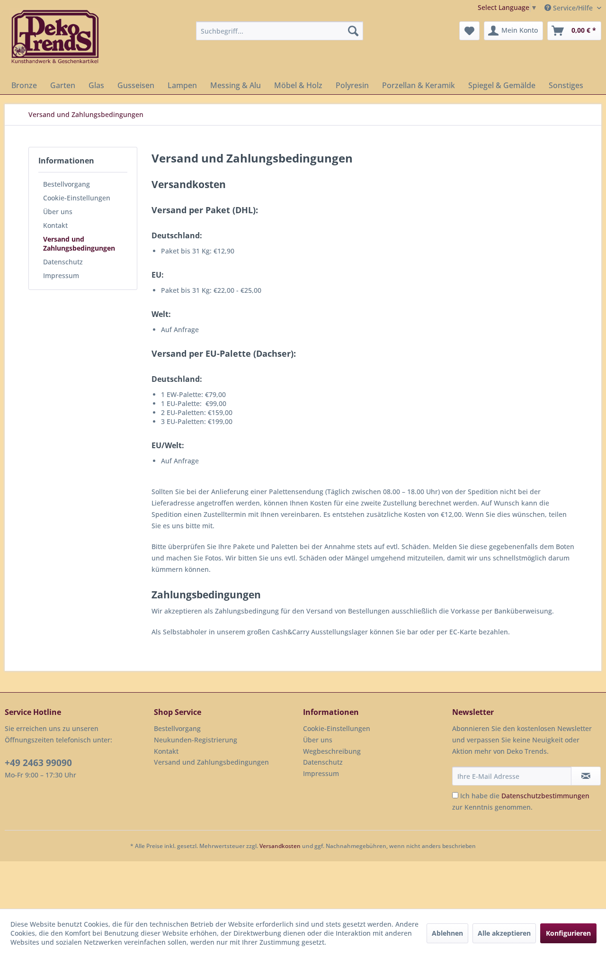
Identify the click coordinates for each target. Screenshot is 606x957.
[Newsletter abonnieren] (586, 776)
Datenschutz (63, 261)
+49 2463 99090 (38, 763)
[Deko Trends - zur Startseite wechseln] (54, 36)
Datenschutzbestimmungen (545, 795)
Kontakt (55, 225)
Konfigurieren (568, 933)
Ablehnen (447, 933)
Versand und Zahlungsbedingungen (79, 244)
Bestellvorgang (66, 184)
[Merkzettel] (469, 30)
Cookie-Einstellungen (76, 197)
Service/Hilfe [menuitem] (573, 7)
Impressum (61, 275)
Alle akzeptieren (504, 933)
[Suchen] (353, 30)
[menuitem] (279, 30)
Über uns (57, 211)
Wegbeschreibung (332, 751)
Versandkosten (280, 846)
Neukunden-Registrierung (195, 739)
